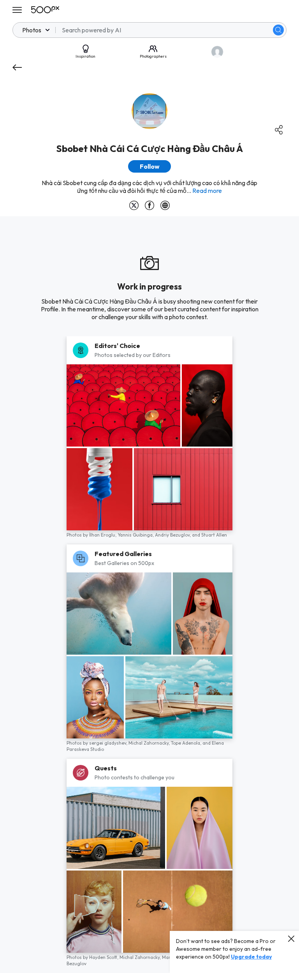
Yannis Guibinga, (136, 535)
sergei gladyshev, (108, 743)
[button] (278, 30)
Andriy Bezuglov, (173, 535)
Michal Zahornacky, (149, 743)
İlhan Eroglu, (103, 535)
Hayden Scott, (104, 957)
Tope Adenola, (186, 743)
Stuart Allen (214, 535)
